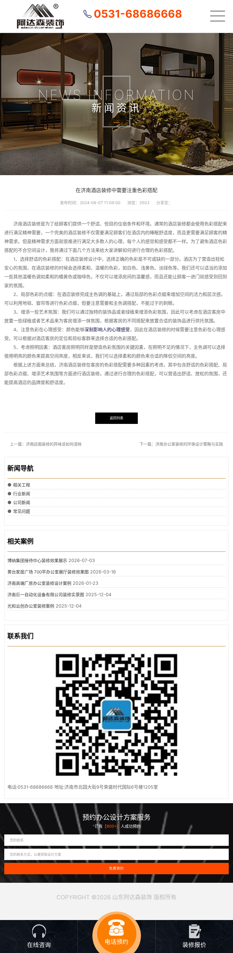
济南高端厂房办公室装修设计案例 (39, 583)
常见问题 (21, 511)
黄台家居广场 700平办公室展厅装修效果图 (48, 572)
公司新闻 (21, 502)
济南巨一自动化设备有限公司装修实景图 (45, 594)
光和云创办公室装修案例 (30, 606)
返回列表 (116, 418)
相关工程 (21, 485)
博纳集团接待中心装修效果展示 (37, 560)
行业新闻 (21, 493)
